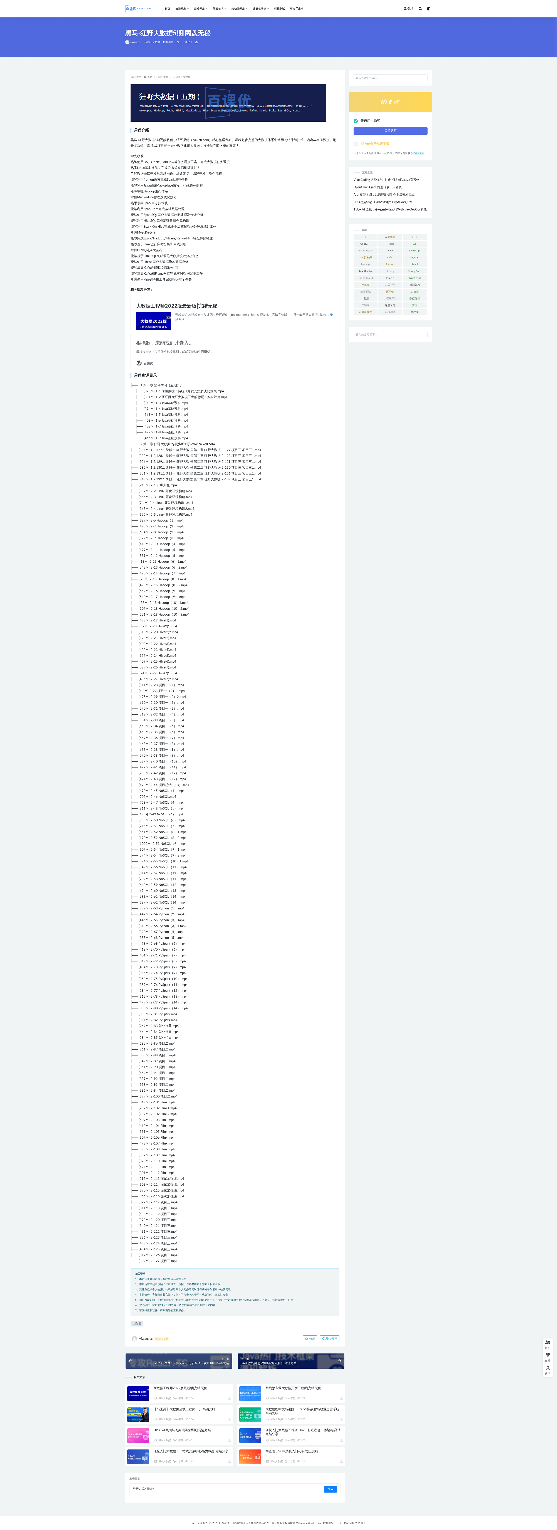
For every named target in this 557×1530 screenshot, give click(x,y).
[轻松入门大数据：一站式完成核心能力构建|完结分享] (138, 1456)
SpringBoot (414, 271)
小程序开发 (390, 298)
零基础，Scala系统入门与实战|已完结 (291, 1451)
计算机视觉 (365, 312)
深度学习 (390, 305)
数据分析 (414, 298)
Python (390, 264)
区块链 (390, 291)
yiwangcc (135, 42)
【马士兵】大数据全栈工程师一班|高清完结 (184, 1409)
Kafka (390, 257)
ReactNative (365, 271)
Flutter (390, 243)
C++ (414, 237)
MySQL (414, 257)
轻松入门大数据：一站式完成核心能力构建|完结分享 (190, 1451)
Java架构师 (365, 257)
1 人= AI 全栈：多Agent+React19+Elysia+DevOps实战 (390, 209)
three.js (390, 278)
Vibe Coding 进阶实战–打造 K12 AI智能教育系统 (386, 180)
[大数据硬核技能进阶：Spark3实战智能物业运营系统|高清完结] (250, 1414)
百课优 (225, 1523)
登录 (410, 8)
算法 (414, 305)
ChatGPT (365, 243)
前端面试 (365, 291)
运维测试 (279, 8)
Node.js (365, 264)
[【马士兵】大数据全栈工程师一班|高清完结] (138, 1414)
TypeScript (415, 278)
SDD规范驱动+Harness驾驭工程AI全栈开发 (383, 202)
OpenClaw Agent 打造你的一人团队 (378, 187)
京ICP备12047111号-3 (352, 1523)
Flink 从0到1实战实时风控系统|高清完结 (182, 1430)
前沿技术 (163, 77)
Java (390, 250)
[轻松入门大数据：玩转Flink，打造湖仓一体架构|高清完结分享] (250, 1435)
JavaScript (415, 250)
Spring (390, 271)
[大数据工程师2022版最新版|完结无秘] (138, 1393)
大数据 (137, 1323)
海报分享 (330, 1338)
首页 (167, 8)
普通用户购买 (370, 121)
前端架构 (414, 284)
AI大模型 (390, 237)
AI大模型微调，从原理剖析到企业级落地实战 (384, 194)
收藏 (311, 1338)
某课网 (365, 305)
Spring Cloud (365, 278)
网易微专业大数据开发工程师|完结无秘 (293, 1388)
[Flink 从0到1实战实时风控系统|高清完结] (138, 1435)
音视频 (415, 312)
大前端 (415, 291)
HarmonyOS (365, 250)
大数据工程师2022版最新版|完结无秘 (180, 1388)
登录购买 (390, 130)
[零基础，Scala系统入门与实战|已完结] (250, 1456)
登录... (137, 1489)
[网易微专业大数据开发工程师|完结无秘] (250, 1393)
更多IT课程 (296, 8)
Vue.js (365, 284)
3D (365, 237)
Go (414, 243)
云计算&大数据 (152, 42)
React (414, 264)
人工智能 (390, 284)
